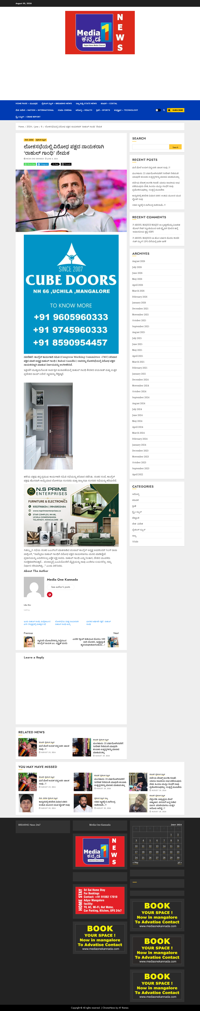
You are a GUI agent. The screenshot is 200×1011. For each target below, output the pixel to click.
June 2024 (137, 415)
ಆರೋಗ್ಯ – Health (84, 110)
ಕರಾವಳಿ (41, 742)
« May (135, 862)
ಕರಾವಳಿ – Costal (109, 103)
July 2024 (137, 409)
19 (150, 851)
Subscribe (178, 110)
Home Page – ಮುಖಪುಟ (27, 103)
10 (136, 846)
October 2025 (139, 320)
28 (164, 857)
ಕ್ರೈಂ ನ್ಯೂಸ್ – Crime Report (28, 116)
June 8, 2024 (52, 159)
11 (143, 846)
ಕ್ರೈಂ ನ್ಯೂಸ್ (137, 511)
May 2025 (137, 349)
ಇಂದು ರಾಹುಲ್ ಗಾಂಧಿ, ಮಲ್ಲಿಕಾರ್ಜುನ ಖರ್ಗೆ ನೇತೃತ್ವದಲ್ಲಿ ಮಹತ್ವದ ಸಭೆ (37, 622)
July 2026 (137, 267)
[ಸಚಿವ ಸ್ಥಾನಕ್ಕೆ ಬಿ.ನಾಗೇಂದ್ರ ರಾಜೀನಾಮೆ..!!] (83, 803)
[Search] (164, 110)
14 (164, 846)
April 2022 (137, 474)
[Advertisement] (100, 77)
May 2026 (137, 278)
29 (171, 857)
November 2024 (140, 385)
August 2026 (138, 261)
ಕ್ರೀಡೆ (134, 506)
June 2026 (137, 273)
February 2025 (139, 367)
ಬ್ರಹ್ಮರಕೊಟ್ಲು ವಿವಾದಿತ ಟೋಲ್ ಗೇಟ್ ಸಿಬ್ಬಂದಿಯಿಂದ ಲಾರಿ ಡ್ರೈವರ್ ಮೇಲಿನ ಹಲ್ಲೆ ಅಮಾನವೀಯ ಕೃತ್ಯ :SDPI (156, 228)
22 (171, 851)
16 (178, 846)
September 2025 (140, 326)
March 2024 (138, 432)
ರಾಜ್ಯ (134, 535)
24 (136, 857)
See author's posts (60, 587)
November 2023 (140, 456)
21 (164, 851)
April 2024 (137, 427)
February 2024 (139, 438)
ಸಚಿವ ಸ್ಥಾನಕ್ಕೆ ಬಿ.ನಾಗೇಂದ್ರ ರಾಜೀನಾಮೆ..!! (149, 205)
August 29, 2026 (48, 752)
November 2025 (140, 314)
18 (143, 851)
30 (178, 857)
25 (143, 857)
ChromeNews (108, 1007)
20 (157, 851)
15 (171, 846)
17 (136, 851)
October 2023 (139, 462)
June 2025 (137, 344)
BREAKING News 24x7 (29, 824)
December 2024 (140, 379)
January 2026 (139, 302)
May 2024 (137, 421)
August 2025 (138, 332)
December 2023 (140, 450)
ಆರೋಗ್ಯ (135, 494)
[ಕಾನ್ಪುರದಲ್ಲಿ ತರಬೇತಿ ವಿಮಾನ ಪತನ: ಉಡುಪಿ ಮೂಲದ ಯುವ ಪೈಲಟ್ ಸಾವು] (27, 803)
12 (150, 846)
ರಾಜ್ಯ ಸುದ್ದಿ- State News (86, 103)
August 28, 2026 (48, 808)
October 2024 (139, 391)
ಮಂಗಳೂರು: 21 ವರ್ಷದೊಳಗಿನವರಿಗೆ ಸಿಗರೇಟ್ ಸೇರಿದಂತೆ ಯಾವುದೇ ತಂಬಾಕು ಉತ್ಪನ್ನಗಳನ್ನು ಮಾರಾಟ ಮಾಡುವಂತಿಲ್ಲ (108, 748)
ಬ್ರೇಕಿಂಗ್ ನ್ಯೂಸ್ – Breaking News (57, 103)
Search (139, 138)
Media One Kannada (35, 159)
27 (157, 857)
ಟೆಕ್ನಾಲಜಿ (135, 517)
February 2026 (139, 296)
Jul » (180, 862)
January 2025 (139, 373)
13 (157, 846)
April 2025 (137, 355)
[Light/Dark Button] (158, 110)
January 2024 (139, 444)
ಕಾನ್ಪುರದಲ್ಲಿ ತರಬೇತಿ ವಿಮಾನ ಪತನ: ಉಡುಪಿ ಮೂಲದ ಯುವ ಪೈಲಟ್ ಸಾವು (54, 803)
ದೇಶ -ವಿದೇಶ (29, 140)
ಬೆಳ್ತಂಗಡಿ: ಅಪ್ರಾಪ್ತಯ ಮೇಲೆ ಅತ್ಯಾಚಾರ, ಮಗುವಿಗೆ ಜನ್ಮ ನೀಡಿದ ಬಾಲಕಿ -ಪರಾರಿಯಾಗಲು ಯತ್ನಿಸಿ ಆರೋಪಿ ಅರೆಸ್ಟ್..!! (163, 804)
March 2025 (138, 361)
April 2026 (137, 284)
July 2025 (137, 338)
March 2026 (138, 290)
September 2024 (140, 397)
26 (150, 857)
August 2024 (138, 403)
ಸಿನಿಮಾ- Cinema (65, 110)
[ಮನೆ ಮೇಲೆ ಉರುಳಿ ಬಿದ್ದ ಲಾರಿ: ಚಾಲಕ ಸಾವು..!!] (27, 747)
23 (178, 851)
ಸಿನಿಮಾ (135, 541)
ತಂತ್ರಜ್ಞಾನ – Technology (126, 110)
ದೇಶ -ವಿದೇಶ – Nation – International (35, 110)
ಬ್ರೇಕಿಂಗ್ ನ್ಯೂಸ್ (41, 140)
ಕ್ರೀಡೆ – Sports (103, 110)
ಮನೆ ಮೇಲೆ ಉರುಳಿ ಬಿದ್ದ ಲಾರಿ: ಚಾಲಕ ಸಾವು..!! (54, 747)
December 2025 (140, 308)
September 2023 (140, 468)
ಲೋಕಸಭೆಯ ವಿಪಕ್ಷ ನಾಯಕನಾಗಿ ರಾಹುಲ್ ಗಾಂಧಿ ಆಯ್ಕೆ (67, 622)
